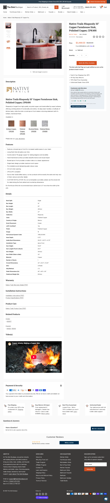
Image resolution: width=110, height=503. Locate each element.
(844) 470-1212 (90, 7)
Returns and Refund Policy (44, 475)
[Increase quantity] (86, 55)
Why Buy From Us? (42, 459)
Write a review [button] (69, 442)
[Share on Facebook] (94, 37)
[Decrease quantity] (77, 55)
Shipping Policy (40, 473)
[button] (105, 498)
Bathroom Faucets (65, 473)
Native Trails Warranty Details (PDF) (17, 285)
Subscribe (90, 469)
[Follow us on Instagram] (40, 494)
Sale (81, 12)
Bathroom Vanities (65, 478)
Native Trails (73, 34)
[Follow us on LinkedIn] (46, 494)
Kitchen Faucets (65, 467)
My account (65, 8)
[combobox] (40, 7)
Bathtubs (63, 475)
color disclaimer (20, 138)
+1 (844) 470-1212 (14, 481)
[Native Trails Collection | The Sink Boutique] (18, 86)
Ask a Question (99, 428)
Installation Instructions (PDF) (15, 295)
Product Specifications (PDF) (15, 298)
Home (5, 12)
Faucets (51, 12)
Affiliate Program (41, 465)
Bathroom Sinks (65, 470)
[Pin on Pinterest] (97, 37)
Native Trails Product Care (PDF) (16, 308)
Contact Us (39, 467)
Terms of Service (41, 480)
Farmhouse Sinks (15, 12)
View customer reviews (78, 106)
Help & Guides (71, 12)
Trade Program (40, 462)
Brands (60, 12)
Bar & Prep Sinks (65, 465)
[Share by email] (103, 37)
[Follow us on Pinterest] (43, 494)
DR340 (14, 328)
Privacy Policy (40, 478)
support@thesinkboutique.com (18, 479)
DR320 (9, 328)
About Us (39, 457)
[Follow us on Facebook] (37, 494)
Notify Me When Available (87, 63)
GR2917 (9, 321)
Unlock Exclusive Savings (97, 1)
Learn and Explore (41, 470)
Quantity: (72, 55)
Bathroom (41, 12)
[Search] (56, 7)
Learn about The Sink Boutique (18, 474)
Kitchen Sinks (29, 12)
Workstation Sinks (65, 462)
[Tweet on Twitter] (100, 37)
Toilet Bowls (63, 480)
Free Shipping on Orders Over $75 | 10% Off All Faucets (55, 1)
